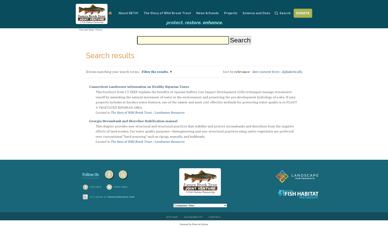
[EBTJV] (92, 14)
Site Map (172, 217)
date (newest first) (265, 71)
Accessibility (193, 217)
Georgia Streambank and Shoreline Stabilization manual (133, 121)
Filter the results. (155, 71)
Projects (230, 13)
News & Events (207, 13)
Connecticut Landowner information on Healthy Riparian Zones (139, 86)
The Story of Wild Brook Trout (167, 13)
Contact (215, 217)
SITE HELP (95, 187)
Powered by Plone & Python (194, 224)
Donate (303, 13)
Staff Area (121, 187)
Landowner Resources (170, 112)
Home (110, 13)
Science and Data (256, 13)
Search (285, 13)
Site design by (112, 197)
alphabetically (292, 71)
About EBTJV (128, 13)
